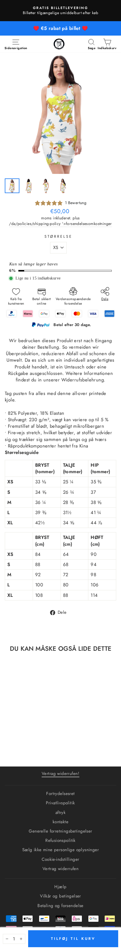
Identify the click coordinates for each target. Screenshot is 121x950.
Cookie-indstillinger (60, 859)
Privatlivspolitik (60, 803)
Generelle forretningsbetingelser (60, 831)
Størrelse (58, 236)
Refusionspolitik (60, 840)
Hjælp (60, 887)
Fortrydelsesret (60, 793)
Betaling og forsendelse (60, 906)
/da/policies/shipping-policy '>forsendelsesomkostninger (60, 223)
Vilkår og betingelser (60, 896)
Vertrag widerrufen (60, 869)
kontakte (60, 822)
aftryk (60, 812)
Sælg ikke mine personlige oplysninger (60, 850)
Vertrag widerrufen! (60, 773)
